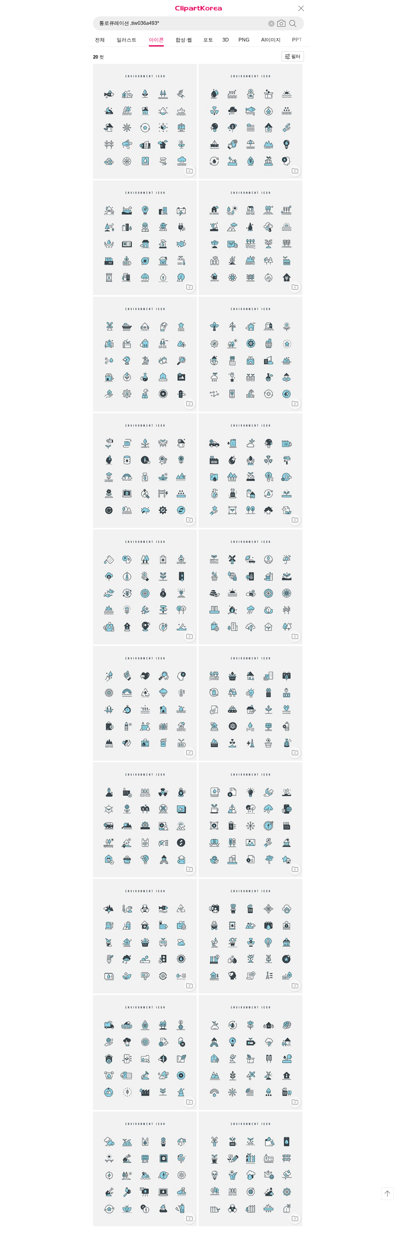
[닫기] (301, 8)
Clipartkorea (198, 8)
